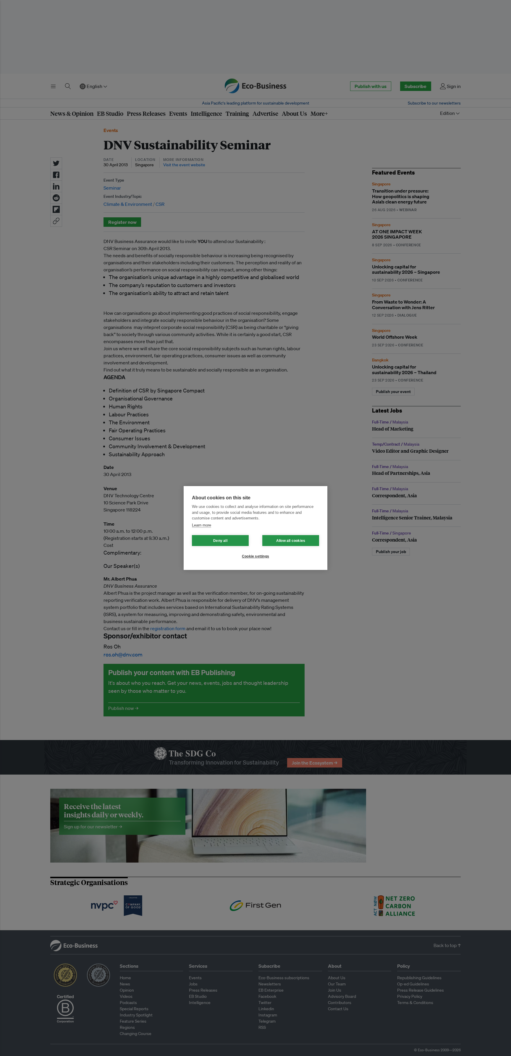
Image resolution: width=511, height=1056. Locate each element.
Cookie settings (255, 556)
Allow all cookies (290, 541)
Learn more (201, 525)
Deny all (220, 541)
